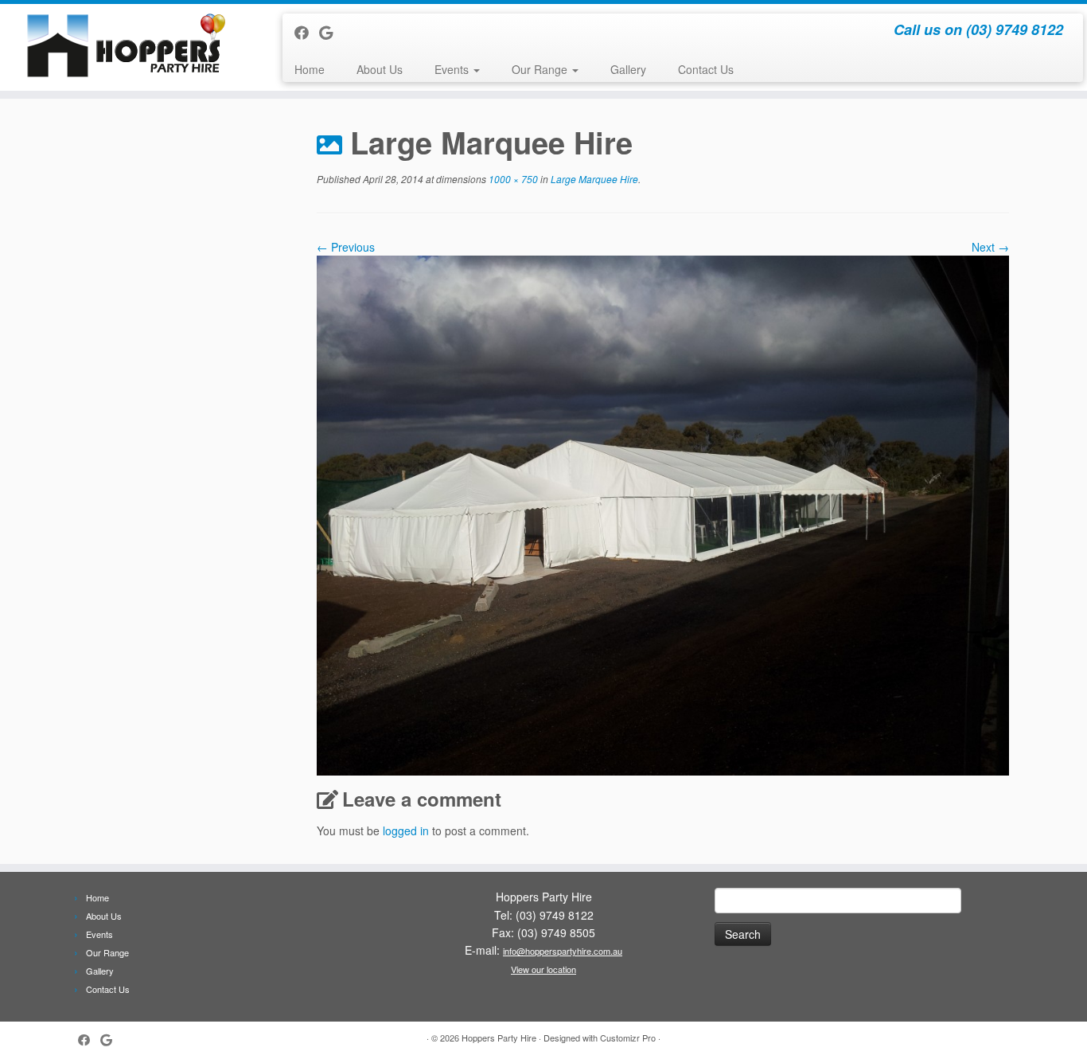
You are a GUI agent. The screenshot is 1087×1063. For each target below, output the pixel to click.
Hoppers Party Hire (499, 1037)
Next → (990, 247)
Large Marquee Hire (593, 179)
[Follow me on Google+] (331, 31)
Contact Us (706, 69)
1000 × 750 (512, 179)
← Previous (346, 247)
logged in (406, 830)
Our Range (541, 69)
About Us (379, 69)
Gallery (628, 69)
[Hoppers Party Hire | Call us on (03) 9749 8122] (125, 44)
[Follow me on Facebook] (306, 31)
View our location (543, 969)
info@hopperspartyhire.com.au (562, 950)
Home (309, 69)
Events (453, 69)
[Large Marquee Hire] (663, 514)
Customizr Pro (628, 1037)
